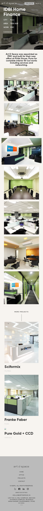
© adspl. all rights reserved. (21, 485)
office (21, 475)
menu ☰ (38, 3)
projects (21, 478)
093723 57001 (22, 492)
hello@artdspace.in (21, 495)
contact (21, 481)
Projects (29, 3)
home (21, 472)
